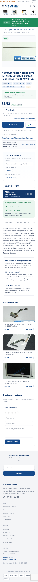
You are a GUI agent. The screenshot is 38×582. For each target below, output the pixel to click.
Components (7, 510)
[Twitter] (8, 497)
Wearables (6, 516)
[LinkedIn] (18, 497)
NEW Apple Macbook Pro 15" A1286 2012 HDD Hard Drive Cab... (18, 353)
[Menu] (2, 6)
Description (8, 222)
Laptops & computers (9, 513)
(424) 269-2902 (8, 557)
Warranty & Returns (23, 222)
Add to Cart (13, 125)
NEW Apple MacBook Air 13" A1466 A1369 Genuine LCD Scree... (17, 382)
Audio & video (7, 519)
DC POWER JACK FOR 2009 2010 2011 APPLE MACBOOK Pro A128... (18, 325)
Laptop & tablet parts (9, 506)
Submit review (12, 442)
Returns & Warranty (9, 535)
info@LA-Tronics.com (9, 559)
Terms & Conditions (9, 539)
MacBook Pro (18, 30)
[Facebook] (4, 497)
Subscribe (19, 473)
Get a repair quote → (28, 144)
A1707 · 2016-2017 (29, 30)
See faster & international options (24, 118)
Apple (10, 30)
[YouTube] (15, 497)
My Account (6, 529)
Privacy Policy (7, 542)
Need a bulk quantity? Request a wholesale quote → (17, 138)
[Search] (31, 6)
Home (4, 30)
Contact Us (6, 532)
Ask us (32, 125)
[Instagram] (11, 497)
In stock (17, 104)
